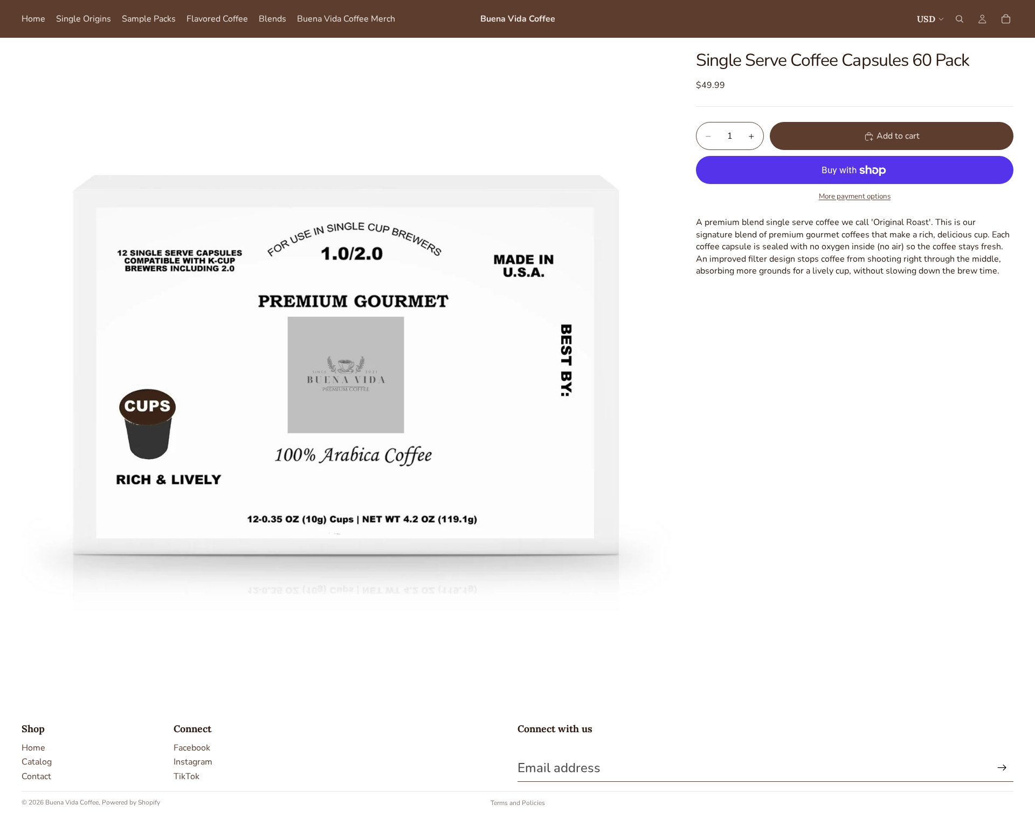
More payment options (855, 196)
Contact (36, 776)
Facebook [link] (192, 748)
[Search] (959, 19)
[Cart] (1006, 19)
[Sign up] (1002, 767)
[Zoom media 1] (346, 362)
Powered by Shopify (131, 802)
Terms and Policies (518, 803)
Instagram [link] (193, 762)
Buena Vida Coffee (72, 802)
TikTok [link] (186, 776)
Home (33, 748)
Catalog (37, 762)
